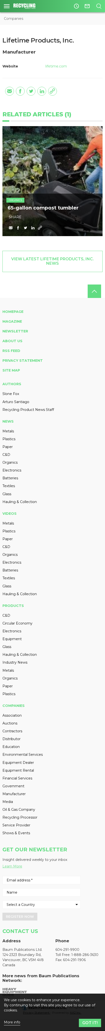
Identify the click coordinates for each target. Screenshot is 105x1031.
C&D (6, 455)
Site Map (11, 370)
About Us (12, 341)
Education (11, 747)
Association (12, 715)
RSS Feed (11, 351)
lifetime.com (56, 66)
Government (13, 786)
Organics (15, 200)
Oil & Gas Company (18, 810)
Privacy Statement (22, 360)
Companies (13, 18)
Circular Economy (17, 623)
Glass (6, 494)
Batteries (10, 478)
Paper (7, 447)
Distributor (11, 739)
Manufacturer (14, 794)
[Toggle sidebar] (6, 6)
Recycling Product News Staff (28, 410)
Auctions (9, 723)
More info (12, 1022)
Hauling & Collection (19, 502)
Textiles (8, 486)
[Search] (99, 6)
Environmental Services (22, 755)
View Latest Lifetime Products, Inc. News (52, 261)
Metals (8, 431)
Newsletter (15, 331)
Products (13, 606)
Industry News (14, 662)
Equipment (12, 639)
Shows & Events (16, 833)
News (8, 421)
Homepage (12, 312)
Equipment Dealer (18, 763)
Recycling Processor (19, 817)
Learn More (12, 866)
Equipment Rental (18, 770)
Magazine (12, 321)
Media (7, 802)
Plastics (8, 439)
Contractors (12, 731)
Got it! (90, 1022)
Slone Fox (10, 394)
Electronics (11, 470)
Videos (9, 514)
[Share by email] (9, 91)
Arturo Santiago (15, 402)
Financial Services (17, 778)
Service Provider (16, 825)
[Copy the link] (52, 91)
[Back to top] (94, 291)
